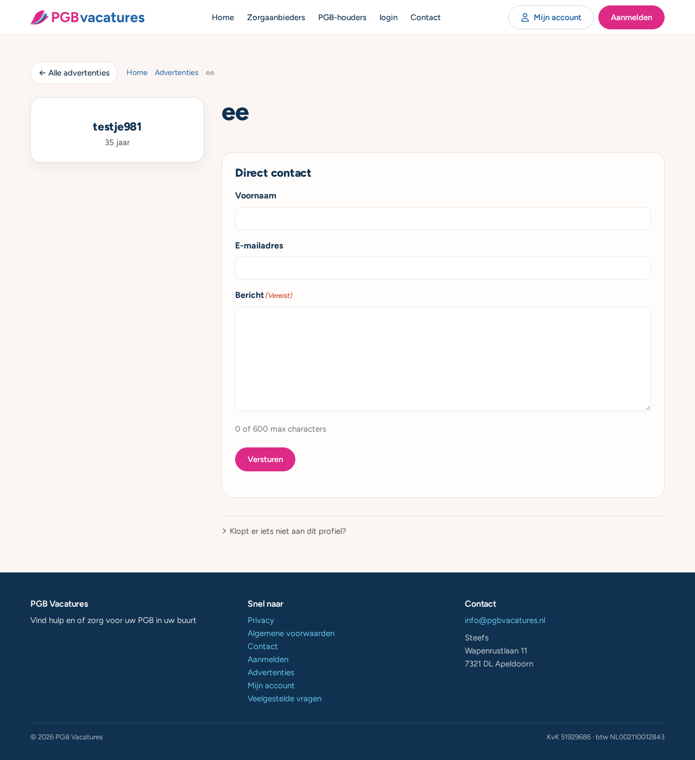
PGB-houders (342, 17)
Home (223, 17)
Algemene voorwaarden (291, 633)
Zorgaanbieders (276, 17)
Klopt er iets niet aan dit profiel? (288, 531)
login (388, 17)
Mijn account (558, 17)
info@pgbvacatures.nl (505, 620)
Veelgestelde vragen (284, 698)
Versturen (265, 459)
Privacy (261, 620)
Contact (425, 17)
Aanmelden (631, 17)
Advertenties (177, 72)
